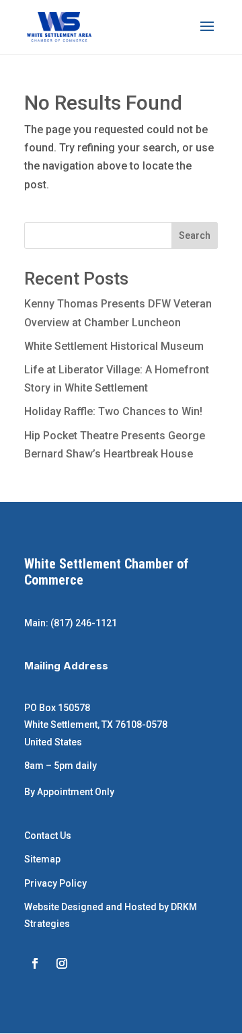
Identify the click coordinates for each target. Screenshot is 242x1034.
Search (194, 235)
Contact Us (47, 835)
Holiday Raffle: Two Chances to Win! (113, 411)
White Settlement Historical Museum (114, 346)
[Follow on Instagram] (62, 963)
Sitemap (42, 859)
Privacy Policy (55, 883)
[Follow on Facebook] (35, 963)
